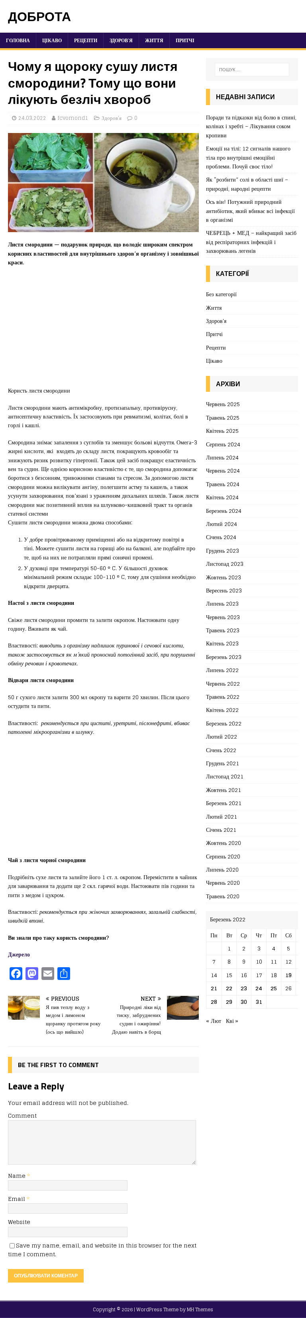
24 (258, 988)
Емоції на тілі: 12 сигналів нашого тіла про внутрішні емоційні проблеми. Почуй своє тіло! (248, 157)
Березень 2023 (223, 657)
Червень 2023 (223, 617)
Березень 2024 (223, 511)
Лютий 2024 (221, 524)
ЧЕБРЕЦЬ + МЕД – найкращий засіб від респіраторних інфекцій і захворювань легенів (251, 242)
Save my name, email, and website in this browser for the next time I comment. (102, 1249)
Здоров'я (112, 118)
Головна (18, 40)
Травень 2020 (222, 896)
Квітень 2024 (222, 497)
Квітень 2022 (222, 710)
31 (259, 1002)
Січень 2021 (221, 830)
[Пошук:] (252, 69)
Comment (22, 1115)
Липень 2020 (222, 869)
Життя (154, 40)
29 (229, 1002)
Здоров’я (121, 40)
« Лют (213, 1021)
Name (17, 1176)
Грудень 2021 (222, 763)
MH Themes (200, 1309)
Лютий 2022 (221, 736)
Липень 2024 (222, 457)
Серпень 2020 (223, 856)
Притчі (185, 40)
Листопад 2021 (224, 776)
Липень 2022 (222, 670)
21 (214, 988)
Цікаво (52, 40)
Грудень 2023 (222, 550)
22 (229, 988)
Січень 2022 (221, 750)
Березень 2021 (223, 803)
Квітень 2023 (222, 643)
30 (244, 1002)
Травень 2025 (222, 417)
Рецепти (85, 40)
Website (19, 1222)
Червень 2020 (223, 883)
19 (288, 975)
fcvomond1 (72, 118)
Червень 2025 (223, 404)
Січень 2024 (221, 537)
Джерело (19, 954)
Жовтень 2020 (223, 843)
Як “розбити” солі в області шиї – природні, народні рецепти (247, 183)
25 (274, 988)
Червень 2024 (223, 470)
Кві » (232, 1021)
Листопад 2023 (224, 564)
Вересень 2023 (224, 590)
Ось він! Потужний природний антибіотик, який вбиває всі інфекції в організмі (250, 211)
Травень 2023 (222, 630)
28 (214, 1002)
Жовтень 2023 (223, 577)
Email (17, 1199)
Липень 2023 (222, 603)
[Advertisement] (103, 330)
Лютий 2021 (221, 816)
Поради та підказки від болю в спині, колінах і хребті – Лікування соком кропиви (251, 126)
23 (244, 988)
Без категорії (221, 294)
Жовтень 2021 (223, 790)
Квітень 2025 (222, 431)
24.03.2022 (32, 118)
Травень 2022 (222, 697)
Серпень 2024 (223, 444)
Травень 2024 (222, 484)
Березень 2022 (223, 723)
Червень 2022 (223, 683)
